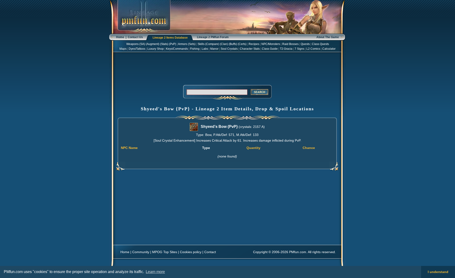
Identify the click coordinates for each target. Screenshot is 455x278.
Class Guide (270, 48)
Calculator (329, 48)
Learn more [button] (155, 272)
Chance (309, 148)
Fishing (195, 48)
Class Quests (320, 44)
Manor (214, 48)
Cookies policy (190, 252)
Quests (305, 44)
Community (140, 252)
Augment (152, 44)
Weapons (132, 44)
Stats (164, 44)
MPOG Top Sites (164, 252)
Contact (210, 252)
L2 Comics (313, 48)
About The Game (327, 37)
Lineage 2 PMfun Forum (213, 37)
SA (142, 44)
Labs (205, 48)
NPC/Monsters (270, 44)
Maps (123, 48)
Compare (212, 44)
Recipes (254, 44)
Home (120, 37)
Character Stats (250, 48)
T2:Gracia (286, 48)
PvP (172, 44)
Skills (201, 44)
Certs (242, 44)
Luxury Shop (155, 48)
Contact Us (135, 37)
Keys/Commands (177, 48)
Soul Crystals (229, 48)
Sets (192, 44)
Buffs (233, 44)
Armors (182, 44)
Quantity (253, 148)
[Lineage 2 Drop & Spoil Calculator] (144, 33)
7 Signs (299, 48)
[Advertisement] (227, 67)
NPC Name (129, 148)
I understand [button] (438, 272)
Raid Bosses (290, 44)
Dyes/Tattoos (137, 48)
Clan (224, 44)
